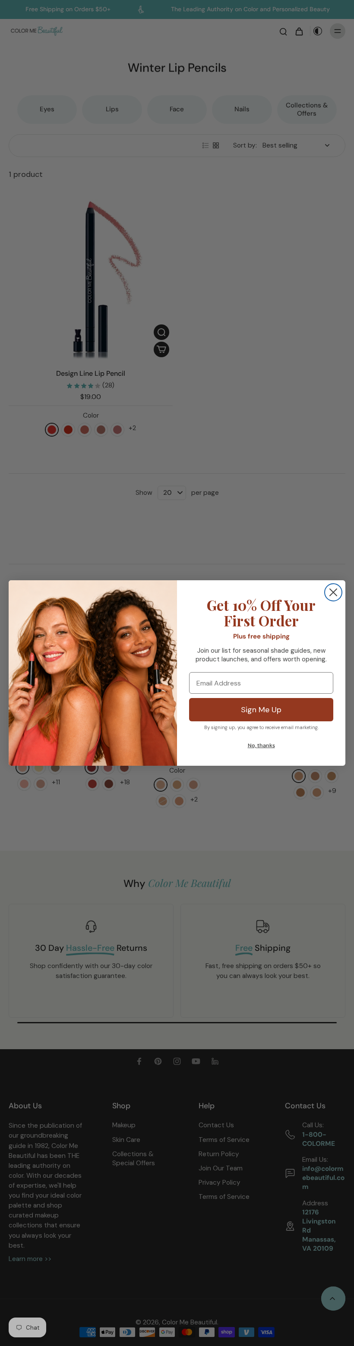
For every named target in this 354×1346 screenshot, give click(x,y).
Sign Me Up (261, 709)
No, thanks (261, 745)
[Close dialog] (333, 592)
